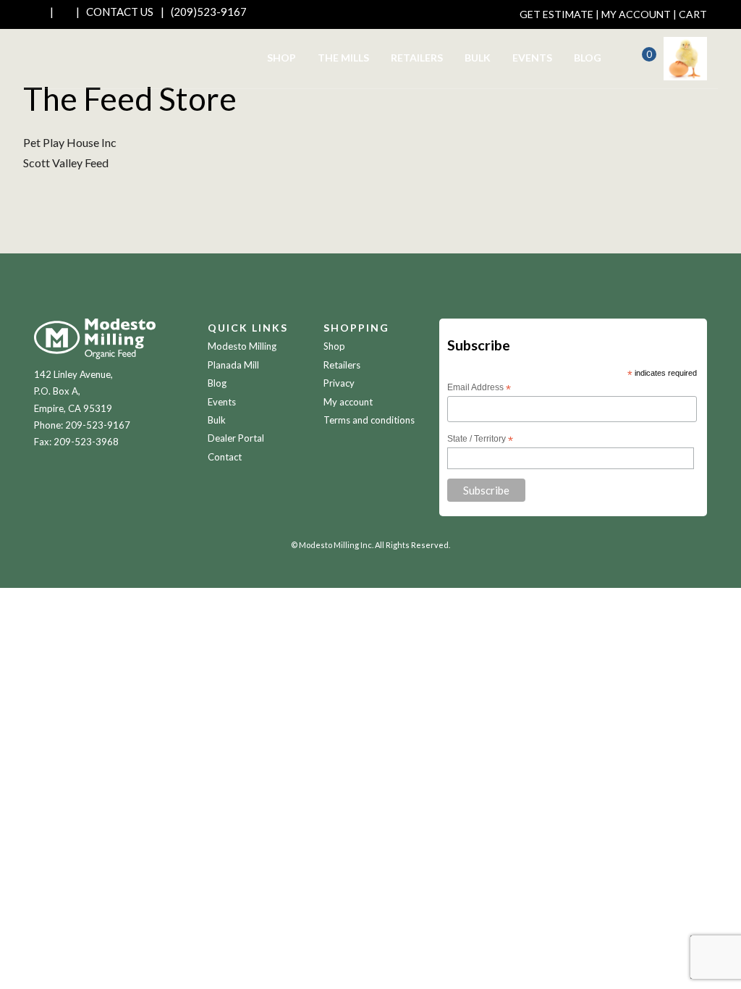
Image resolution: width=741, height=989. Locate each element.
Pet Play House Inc (70, 142)
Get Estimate (556, 14)
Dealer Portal (236, 438)
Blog (587, 57)
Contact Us (119, 11)
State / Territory (480, 439)
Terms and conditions (369, 420)
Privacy (339, 383)
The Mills (343, 57)
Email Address (479, 388)
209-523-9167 (97, 425)
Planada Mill (233, 365)
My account (348, 402)
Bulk (478, 57)
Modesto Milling (242, 346)
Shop (281, 57)
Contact (225, 457)
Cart (693, 14)
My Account (636, 14)
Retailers (417, 57)
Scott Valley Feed (66, 162)
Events (532, 57)
